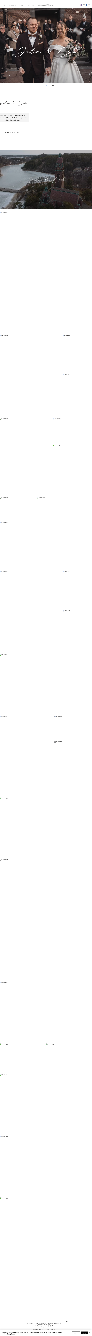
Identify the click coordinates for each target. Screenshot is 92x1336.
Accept (84, 1333)
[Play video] (46, 179)
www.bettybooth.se (50, 1329)
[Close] (90, 1333)
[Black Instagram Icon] (67, 1321)
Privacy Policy (11, 1334)
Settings (76, 1333)
